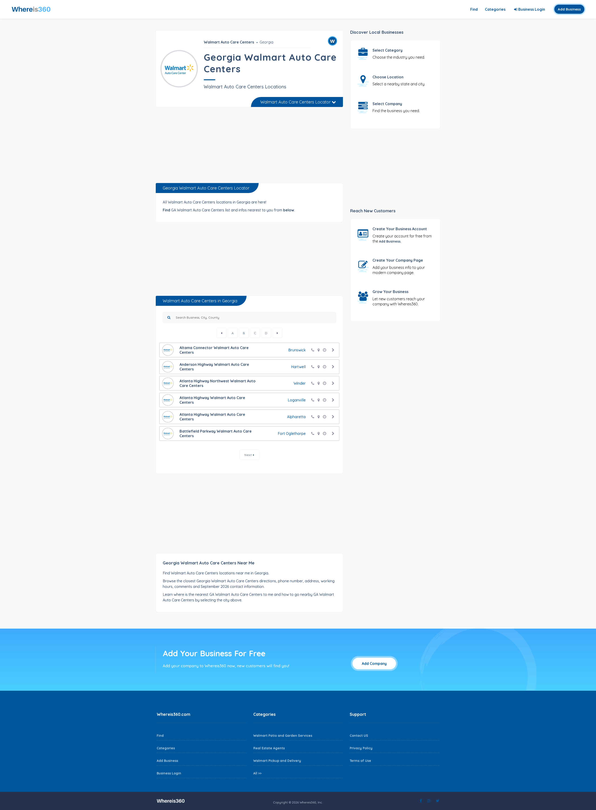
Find (474, 9)
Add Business (569, 9)
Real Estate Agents (269, 748)
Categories (495, 9)
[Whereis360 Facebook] (421, 800)
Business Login (531, 9)
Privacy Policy (361, 748)
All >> (257, 773)
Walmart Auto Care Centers (229, 42)
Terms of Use (360, 761)
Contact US (359, 735)
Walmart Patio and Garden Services (282, 735)
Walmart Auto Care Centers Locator (296, 102)
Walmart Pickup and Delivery (277, 761)
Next (248, 455)
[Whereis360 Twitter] (437, 800)
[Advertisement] (249, 146)
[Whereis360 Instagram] (428, 800)
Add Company (374, 663)
